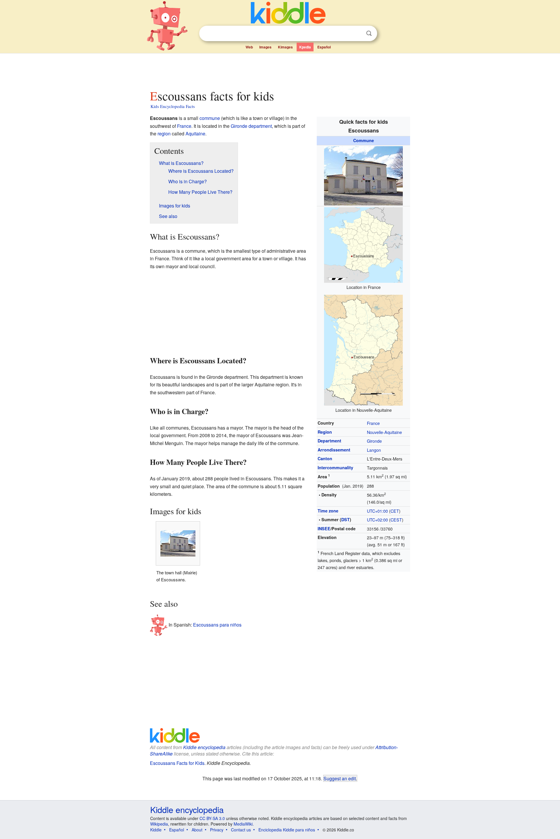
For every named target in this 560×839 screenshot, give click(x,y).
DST (345, 519)
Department (329, 441)
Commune (363, 140)
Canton (325, 458)
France (373, 423)
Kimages (285, 47)
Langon (374, 450)
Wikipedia (159, 824)
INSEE (324, 528)
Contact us (241, 830)
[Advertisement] (280, 70)
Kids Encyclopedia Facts (172, 106)
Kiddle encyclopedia (204, 747)
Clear (357, 34)
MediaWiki (243, 824)
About (197, 830)
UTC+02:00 (377, 520)
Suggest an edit (339, 778)
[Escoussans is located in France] (363, 244)
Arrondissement (334, 450)
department (260, 126)
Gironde (374, 441)
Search (369, 33)
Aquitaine (195, 133)
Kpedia (305, 47)
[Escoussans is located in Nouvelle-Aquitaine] (363, 349)
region (164, 133)
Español (324, 47)
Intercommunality (335, 467)
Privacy (216, 830)
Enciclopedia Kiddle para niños (286, 830)
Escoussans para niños (217, 624)
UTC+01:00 (377, 511)
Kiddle (156, 830)
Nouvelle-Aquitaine (384, 432)
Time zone (328, 511)
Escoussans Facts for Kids (177, 763)
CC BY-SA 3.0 (212, 818)
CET (395, 511)
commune (210, 118)
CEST (396, 520)
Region (325, 432)
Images (265, 47)
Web (249, 47)
